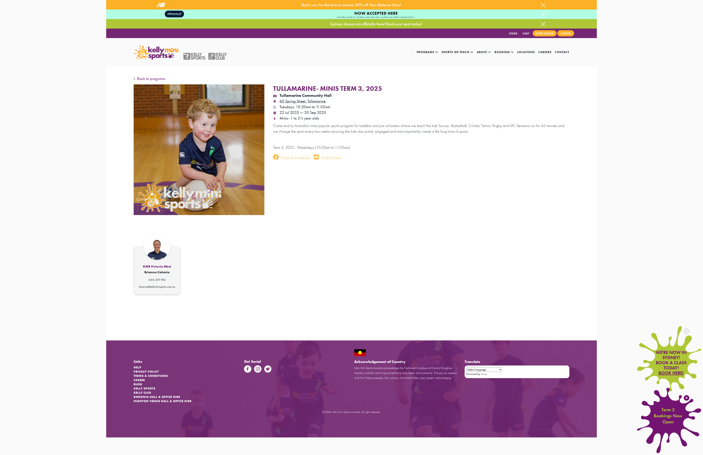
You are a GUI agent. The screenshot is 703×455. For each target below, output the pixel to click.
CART (526, 33)
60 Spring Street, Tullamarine (303, 101)
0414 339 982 (157, 280)
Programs (426, 52)
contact (562, 52)
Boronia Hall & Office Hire (157, 397)
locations (526, 52)
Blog (138, 384)
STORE (513, 33)
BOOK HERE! (671, 373)
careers (545, 52)
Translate (493, 374)
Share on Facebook (295, 157)
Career (139, 380)
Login (566, 33)
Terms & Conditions (151, 376)
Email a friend (331, 157)
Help (137, 367)
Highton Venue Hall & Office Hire (162, 401)
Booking (502, 52)
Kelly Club (142, 393)
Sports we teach (456, 52)
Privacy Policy (146, 372)
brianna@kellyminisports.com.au (157, 287)
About (482, 52)
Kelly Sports (144, 388)
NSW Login (544, 33)
